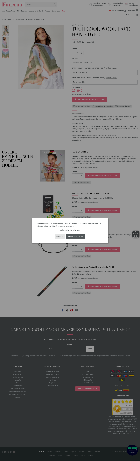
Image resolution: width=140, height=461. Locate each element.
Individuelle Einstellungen (70, 230)
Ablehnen (59, 236)
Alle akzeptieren (75, 236)
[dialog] (70, 230)
